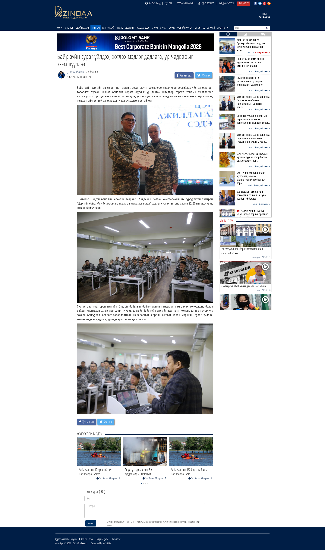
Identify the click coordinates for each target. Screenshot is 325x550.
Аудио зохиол (207, 3)
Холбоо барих (87, 539)
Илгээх (91, 523)
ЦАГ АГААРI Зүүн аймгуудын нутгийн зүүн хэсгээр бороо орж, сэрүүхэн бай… (253, 157)
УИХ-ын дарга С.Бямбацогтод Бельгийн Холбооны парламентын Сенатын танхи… (253, 102)
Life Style (200, 28)
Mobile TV (243, 3)
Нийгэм (96, 28)
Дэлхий (129, 28)
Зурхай (211, 28)
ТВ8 (170, 3)
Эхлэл (59, 28)
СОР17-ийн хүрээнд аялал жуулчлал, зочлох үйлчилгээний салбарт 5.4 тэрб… (253, 178)
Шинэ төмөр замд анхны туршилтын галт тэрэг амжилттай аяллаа (253, 62)
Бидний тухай (102, 539)
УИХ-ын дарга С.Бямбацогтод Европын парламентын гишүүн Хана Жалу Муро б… (253, 138)
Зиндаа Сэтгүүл (226, 3)
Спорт (155, 28)
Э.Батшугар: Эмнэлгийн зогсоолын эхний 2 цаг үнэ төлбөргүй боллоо (253, 195)
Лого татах (116, 539)
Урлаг (163, 28)
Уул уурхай (108, 28)
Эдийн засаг (82, 28)
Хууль (120, 28)
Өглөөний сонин (185, 3)
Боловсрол (256, 257)
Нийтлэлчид (154, 3)
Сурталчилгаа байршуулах (66, 539)
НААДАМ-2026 (142, 28)
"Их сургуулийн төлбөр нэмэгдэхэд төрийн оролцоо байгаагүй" (253, 214)
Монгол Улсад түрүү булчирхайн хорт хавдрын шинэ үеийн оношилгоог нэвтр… (253, 45)
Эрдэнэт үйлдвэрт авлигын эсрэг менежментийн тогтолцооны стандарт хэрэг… (253, 119)
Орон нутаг (223, 28)
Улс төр (69, 28)
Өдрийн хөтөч (184, 28)
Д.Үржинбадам (76, 72)
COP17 (172, 28)
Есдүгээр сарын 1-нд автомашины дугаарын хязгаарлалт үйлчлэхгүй (253, 81)
